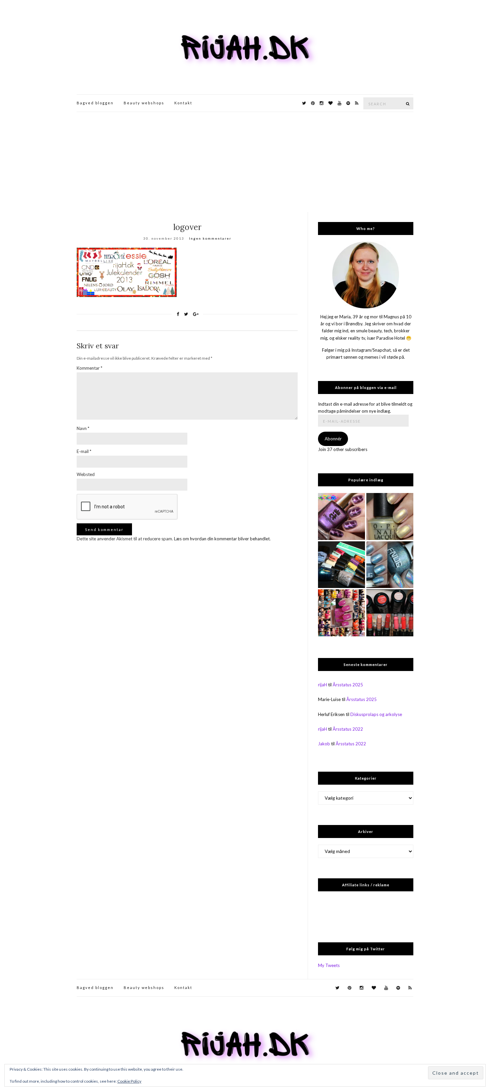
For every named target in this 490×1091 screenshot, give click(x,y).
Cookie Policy (129, 1081)
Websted (86, 474)
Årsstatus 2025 (348, 684)
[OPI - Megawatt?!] (389, 516)
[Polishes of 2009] (341, 612)
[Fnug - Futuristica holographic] (389, 564)
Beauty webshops (144, 103)
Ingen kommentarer (210, 238)
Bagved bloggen (95, 103)
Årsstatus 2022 (348, 729)
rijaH (322, 684)
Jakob (324, 743)
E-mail (84, 451)
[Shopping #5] (341, 564)
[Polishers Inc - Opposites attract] (341, 516)
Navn (83, 428)
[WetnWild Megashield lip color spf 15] (389, 612)
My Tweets (329, 965)
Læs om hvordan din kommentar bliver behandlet (222, 538)
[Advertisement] (245, 162)
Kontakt (183, 103)
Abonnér (333, 438)
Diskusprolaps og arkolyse (376, 714)
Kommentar (89, 368)
